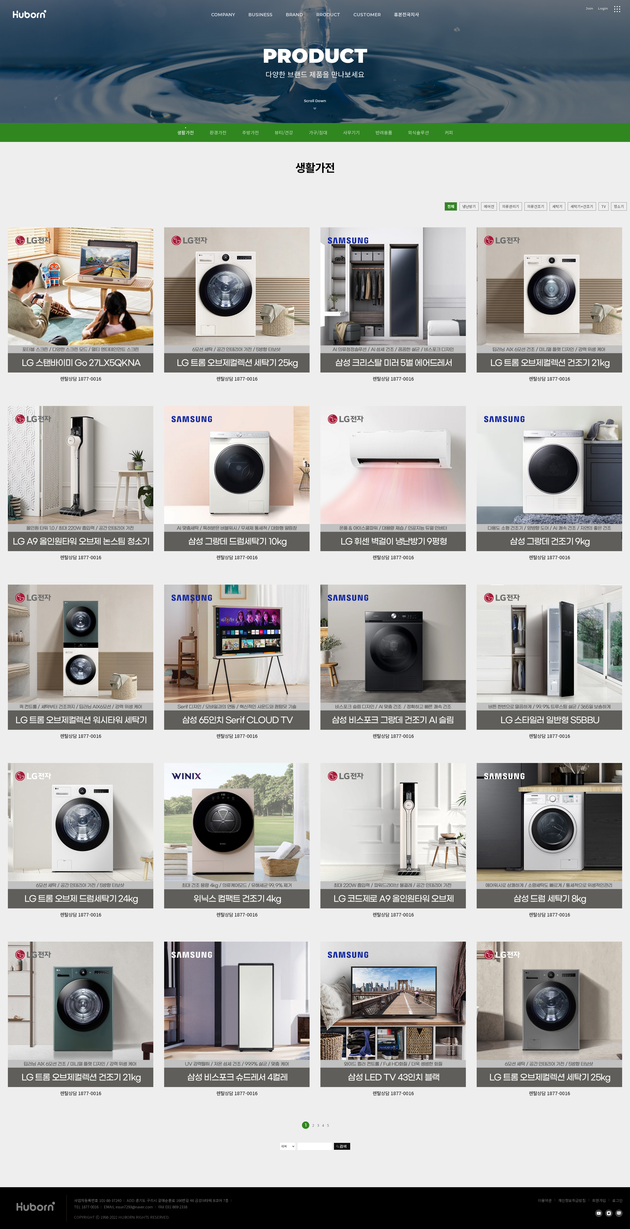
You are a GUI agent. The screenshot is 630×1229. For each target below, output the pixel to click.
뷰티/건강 (284, 132)
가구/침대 (318, 132)
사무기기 (351, 132)
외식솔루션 (418, 132)
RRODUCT (328, 14)
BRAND (294, 14)
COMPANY (223, 14)
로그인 (617, 1200)
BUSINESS (260, 14)
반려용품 (384, 132)
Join (589, 8)
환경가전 (218, 132)
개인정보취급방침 (572, 1200)
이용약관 (545, 1200)
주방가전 (250, 132)
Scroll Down (315, 101)
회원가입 (599, 1200)
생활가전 (185, 132)
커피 (449, 132)
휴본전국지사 (406, 14)
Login (603, 8)
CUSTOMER (367, 14)
